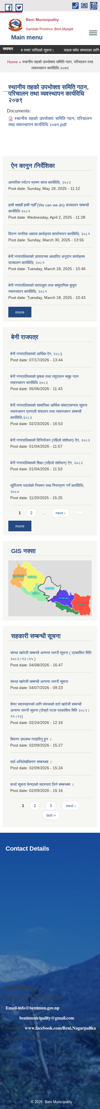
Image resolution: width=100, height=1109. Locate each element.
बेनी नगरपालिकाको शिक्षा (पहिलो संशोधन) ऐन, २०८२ (46, 463)
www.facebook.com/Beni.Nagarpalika (60, 1028)
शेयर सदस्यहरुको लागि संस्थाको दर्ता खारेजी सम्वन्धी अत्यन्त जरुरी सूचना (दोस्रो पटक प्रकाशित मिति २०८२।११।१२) (50, 710)
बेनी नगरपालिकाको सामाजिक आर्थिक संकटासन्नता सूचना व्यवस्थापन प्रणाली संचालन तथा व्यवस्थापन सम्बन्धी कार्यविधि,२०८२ (48, 411)
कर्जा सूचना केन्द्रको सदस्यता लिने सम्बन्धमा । (42, 784)
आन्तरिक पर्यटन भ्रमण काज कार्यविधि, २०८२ (39, 182)
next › (61, 513)
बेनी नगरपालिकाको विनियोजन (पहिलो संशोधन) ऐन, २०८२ (50, 440)
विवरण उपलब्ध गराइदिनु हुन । (31, 739)
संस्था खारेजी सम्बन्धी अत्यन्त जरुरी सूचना (39, 681)
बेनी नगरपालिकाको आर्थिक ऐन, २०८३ (36, 353)
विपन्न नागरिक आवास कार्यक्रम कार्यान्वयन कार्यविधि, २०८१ (49, 234)
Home (12, 62)
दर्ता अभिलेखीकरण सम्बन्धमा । (31, 761)
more (19, 312)
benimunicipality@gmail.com (46, 1017)
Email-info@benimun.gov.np (32, 1007)
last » (51, 815)
